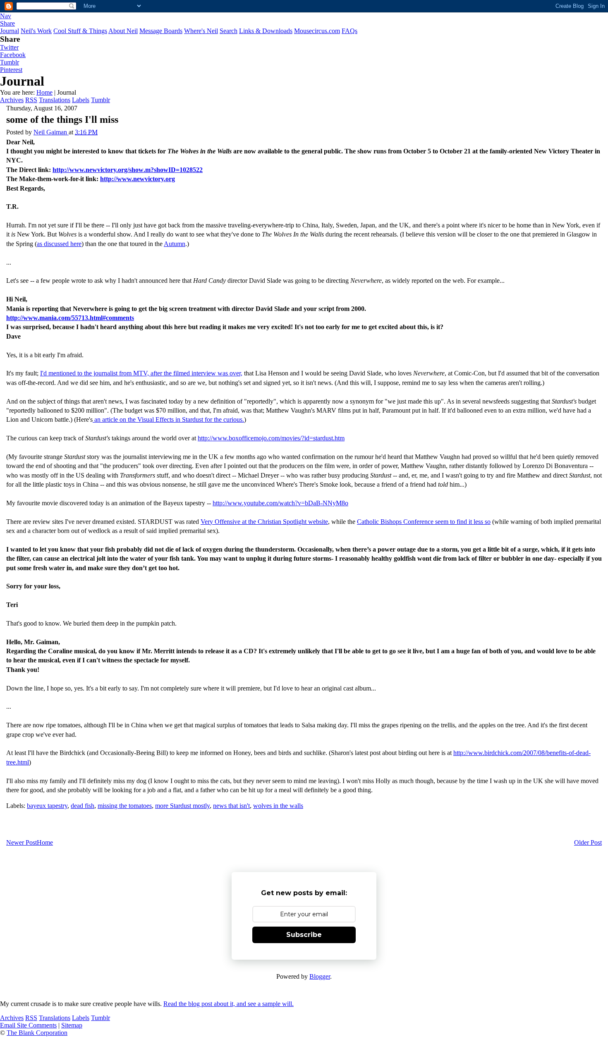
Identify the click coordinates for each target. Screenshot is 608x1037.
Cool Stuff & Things (80, 30)
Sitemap (71, 1025)
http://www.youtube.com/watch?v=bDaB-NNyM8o (280, 503)
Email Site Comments (28, 1025)
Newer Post (21, 842)
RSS (31, 99)
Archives (12, 99)
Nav (5, 15)
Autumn (174, 243)
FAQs (349, 30)
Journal (9, 30)
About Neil (123, 30)
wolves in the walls (278, 805)
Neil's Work (36, 30)
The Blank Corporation (37, 1032)
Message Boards (160, 30)
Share (7, 23)
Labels (80, 99)
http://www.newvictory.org (137, 178)
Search (228, 30)
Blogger (319, 976)
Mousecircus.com (317, 30)
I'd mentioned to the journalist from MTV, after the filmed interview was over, (141, 373)
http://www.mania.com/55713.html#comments (70, 317)
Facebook (13, 54)
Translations (54, 99)
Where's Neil (201, 30)
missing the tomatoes (125, 805)
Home (44, 92)
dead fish (82, 805)
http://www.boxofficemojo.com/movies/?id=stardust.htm (271, 438)
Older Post (588, 842)
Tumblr (9, 62)
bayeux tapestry (47, 805)
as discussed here (59, 243)
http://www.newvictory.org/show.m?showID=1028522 (128, 169)
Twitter (9, 47)
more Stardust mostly (182, 805)
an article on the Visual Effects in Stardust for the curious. (168, 419)
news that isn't (231, 805)
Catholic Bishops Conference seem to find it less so (424, 521)
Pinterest (11, 69)
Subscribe (304, 935)
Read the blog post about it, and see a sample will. (228, 1003)
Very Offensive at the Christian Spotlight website (264, 521)
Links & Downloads (265, 30)
